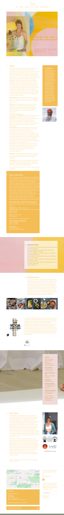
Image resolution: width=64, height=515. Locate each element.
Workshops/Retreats (44, 6)
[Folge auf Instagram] (43, 480)
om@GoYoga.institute (46, 476)
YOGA (11, 66)
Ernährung (27, 6)
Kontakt (36, 6)
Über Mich (13, 413)
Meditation (21, 6)
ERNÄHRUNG (33, 277)
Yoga (17, 6)
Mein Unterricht (16, 175)
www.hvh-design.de (21, 499)
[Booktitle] (27, 345)
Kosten (32, 6)
